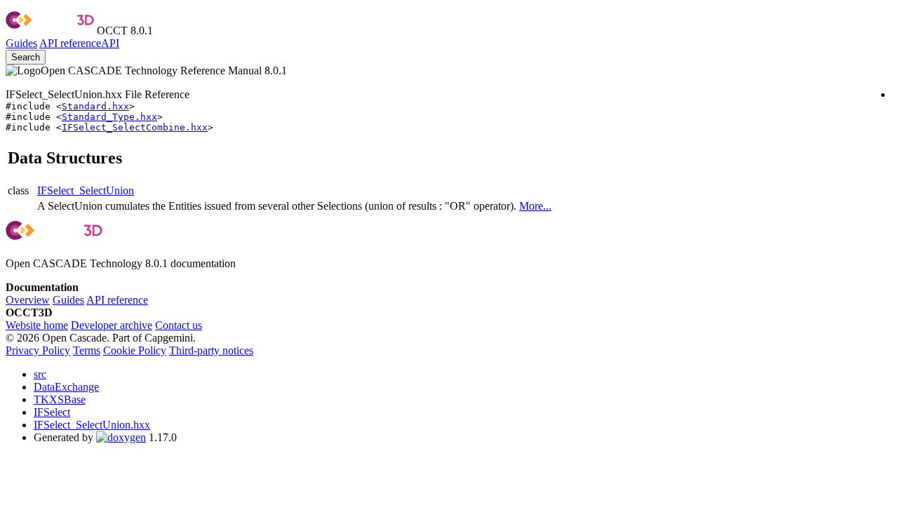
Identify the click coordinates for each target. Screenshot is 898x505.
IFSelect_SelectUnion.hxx (92, 425)
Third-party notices (211, 350)
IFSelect (52, 412)
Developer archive (111, 325)
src (40, 374)
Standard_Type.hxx (109, 117)
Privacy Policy (38, 350)
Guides (21, 43)
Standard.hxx (95, 106)
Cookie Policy (134, 350)
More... (535, 206)
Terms (86, 350)
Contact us (178, 325)
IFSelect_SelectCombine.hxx (135, 127)
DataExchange (66, 387)
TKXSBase (60, 399)
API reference (117, 300)
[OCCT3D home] (50, 30)
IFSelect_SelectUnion (85, 190)
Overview (28, 300)
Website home (37, 325)
